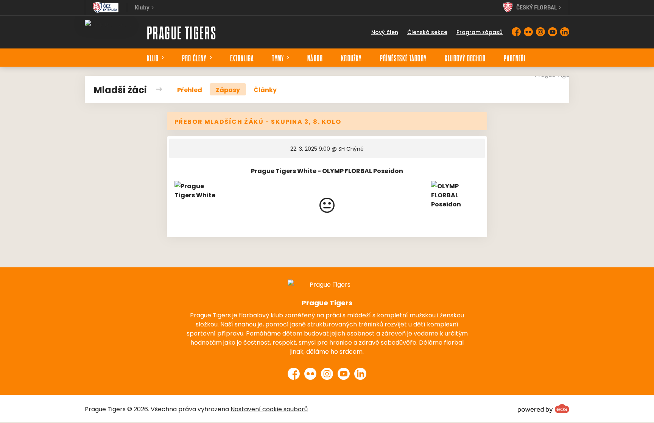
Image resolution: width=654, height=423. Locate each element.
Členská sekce (427, 32)
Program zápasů (479, 32)
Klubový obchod (465, 57)
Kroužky (351, 57)
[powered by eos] (543, 408)
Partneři (515, 57)
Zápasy (228, 89)
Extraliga (242, 57)
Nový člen (384, 32)
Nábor (315, 57)
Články (265, 89)
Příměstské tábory (403, 57)
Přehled (189, 89)
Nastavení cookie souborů (269, 408)
